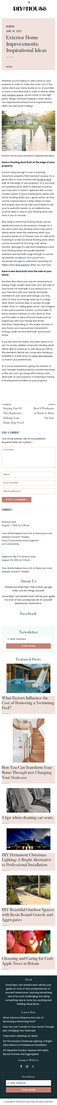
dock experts (22, 264)
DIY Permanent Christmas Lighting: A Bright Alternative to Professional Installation (26, 860)
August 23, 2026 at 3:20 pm (16, 560)
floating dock (44, 179)
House (9, 66)
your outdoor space (12, 95)
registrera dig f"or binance (16, 556)
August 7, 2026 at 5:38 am (16, 525)
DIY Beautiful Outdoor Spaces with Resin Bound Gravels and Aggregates (28, 915)
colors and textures (41, 355)
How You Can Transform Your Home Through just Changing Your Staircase (27, 773)
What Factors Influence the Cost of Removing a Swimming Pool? (28, 703)
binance (6, 521)
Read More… (36, 603)
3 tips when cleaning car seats (27, 818)
